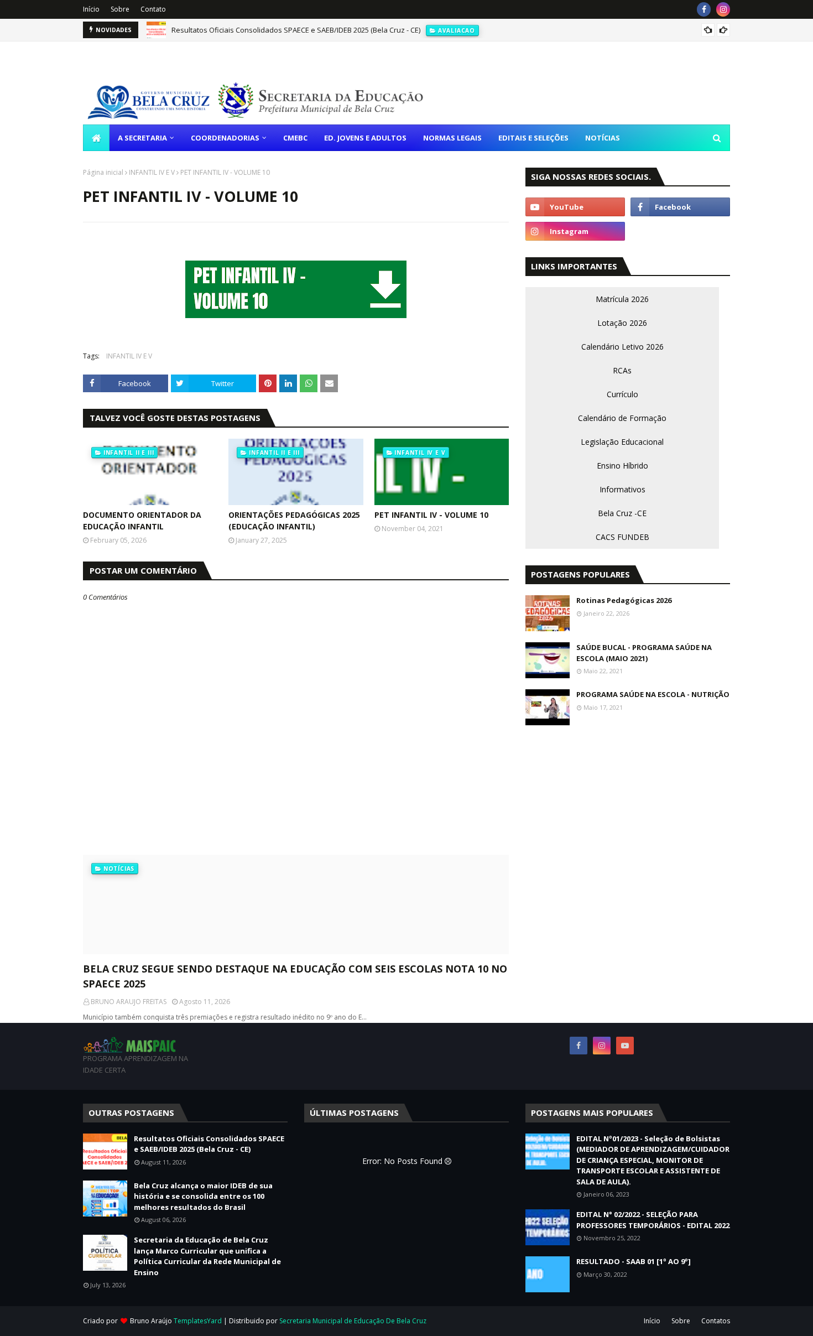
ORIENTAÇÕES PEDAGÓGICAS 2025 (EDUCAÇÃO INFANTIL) (294, 521)
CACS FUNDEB (622, 537)
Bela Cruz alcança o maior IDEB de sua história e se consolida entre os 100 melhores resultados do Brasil (203, 1196)
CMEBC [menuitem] (295, 138)
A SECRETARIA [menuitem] (142, 138)
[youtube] (575, 206)
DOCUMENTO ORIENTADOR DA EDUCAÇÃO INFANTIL (142, 521)
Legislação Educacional (622, 441)
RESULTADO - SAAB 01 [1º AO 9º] (633, 1261)
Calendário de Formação (622, 418)
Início (91, 9)
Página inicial (103, 172)
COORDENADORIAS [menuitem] (225, 138)
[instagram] (723, 9)
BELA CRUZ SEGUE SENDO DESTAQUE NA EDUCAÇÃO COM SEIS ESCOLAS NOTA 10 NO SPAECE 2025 (295, 976)
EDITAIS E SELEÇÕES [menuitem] (533, 138)
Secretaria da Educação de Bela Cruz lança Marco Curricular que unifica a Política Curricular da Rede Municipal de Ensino (207, 1256)
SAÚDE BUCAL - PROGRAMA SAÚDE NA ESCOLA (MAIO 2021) (644, 652)
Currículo (622, 394)
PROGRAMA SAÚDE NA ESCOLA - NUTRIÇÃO (652, 694)
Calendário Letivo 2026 (622, 346)
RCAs (622, 370)
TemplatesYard (198, 1320)
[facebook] (704, 9)
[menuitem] (96, 137)
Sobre (120, 9)
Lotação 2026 (622, 323)
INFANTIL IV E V (152, 172)
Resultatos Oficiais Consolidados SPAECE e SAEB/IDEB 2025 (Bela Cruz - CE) (295, 30)
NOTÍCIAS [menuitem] (602, 138)
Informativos (622, 489)
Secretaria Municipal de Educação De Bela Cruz (352, 1320)
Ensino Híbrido (622, 465)
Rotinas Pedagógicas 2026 (623, 600)
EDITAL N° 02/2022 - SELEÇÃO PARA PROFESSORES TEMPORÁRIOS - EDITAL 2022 (652, 1219)
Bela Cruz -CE (622, 513)
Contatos (715, 1320)
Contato (153, 9)
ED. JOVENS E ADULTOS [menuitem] (365, 138)
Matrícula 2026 (622, 299)
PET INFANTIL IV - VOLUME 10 (431, 515)
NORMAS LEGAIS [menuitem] (452, 138)
